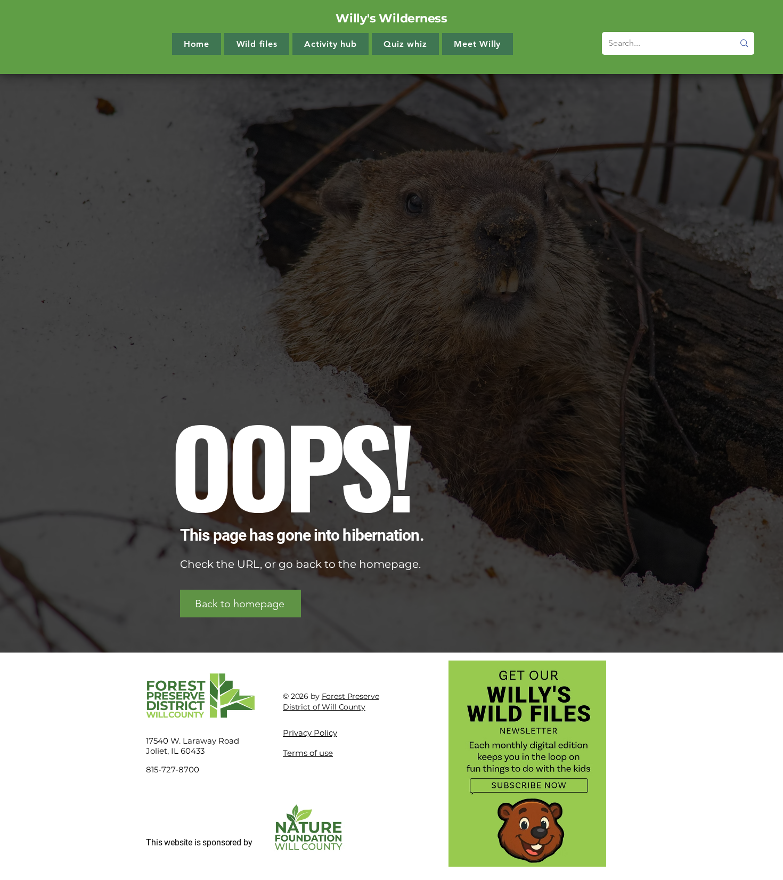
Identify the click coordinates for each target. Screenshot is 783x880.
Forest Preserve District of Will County (331, 701)
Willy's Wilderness (391, 18)
